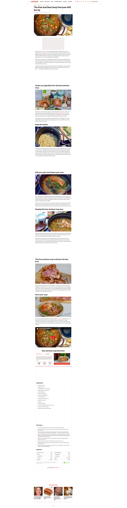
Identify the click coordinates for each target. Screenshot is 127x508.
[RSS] (89, 1)
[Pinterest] (83, 1)
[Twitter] (79, 1)
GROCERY (70, 1)
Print (48, 354)
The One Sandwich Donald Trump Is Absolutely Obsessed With (57, 498)
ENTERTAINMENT (58, 1)
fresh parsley (59, 318)
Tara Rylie (36, 12)
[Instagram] (81, 1)
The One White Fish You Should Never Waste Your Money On (68, 497)
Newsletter (95, 1)
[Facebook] (75, 1)
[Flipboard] (85, 1)
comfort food (44, 51)
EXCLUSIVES (47, 1)
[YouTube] (77, 1)
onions (36, 155)
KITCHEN (65, 1)
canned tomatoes (61, 113)
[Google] (87, 1)
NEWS (52, 1)
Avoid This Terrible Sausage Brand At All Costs (47, 497)
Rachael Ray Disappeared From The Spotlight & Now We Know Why (38, 497)
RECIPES (41, 1)
